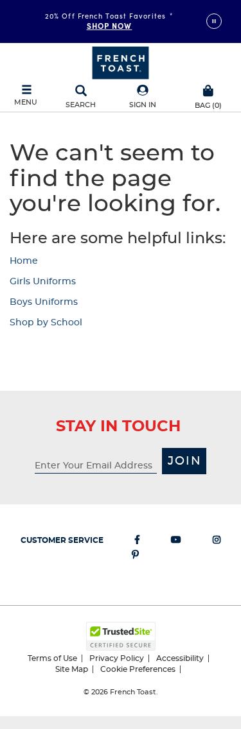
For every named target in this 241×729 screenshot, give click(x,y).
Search (81, 104)
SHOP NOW (109, 26)
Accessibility (180, 658)
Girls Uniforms (43, 281)
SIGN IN (142, 104)
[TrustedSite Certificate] (120, 636)
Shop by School (46, 322)
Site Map (71, 669)
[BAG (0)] (208, 89)
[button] (142, 97)
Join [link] (185, 461)
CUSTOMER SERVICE (62, 540)
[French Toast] (120, 61)
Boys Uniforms (44, 302)
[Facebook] (137, 542)
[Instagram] (216, 542)
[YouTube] (176, 542)
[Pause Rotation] (214, 21)
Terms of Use (52, 658)
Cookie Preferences (137, 669)
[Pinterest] (135, 557)
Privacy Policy (116, 658)
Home (24, 261)
